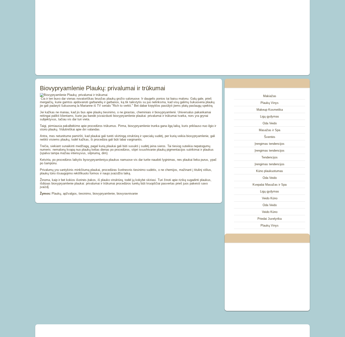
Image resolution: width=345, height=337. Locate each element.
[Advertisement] (119, 38)
